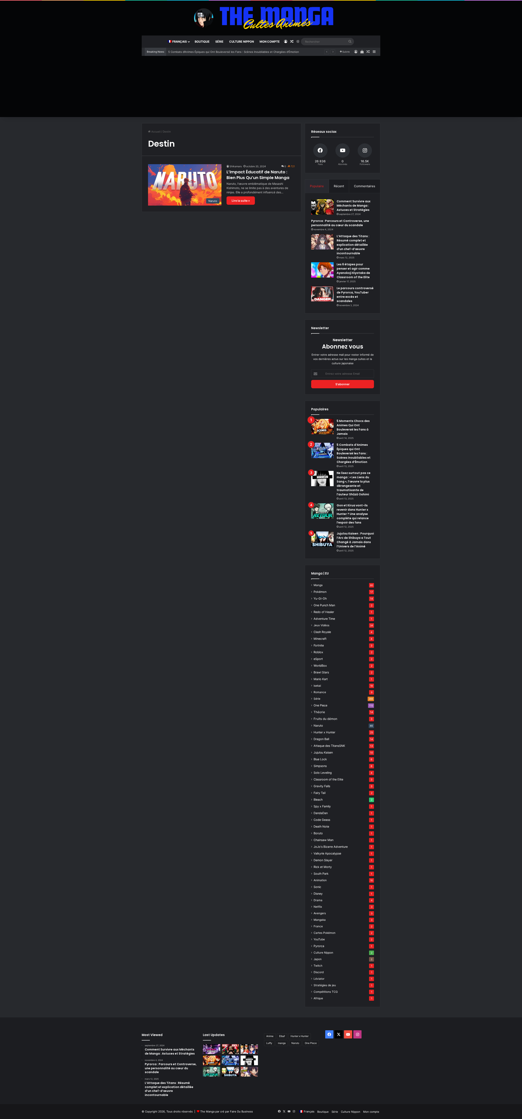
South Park (321, 873)
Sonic (317, 887)
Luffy (269, 1043)
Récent (339, 186)
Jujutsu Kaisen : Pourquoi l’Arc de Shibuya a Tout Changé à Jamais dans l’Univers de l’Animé (355, 539)
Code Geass (322, 819)
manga (282, 1043)
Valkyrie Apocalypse (327, 853)
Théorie (319, 712)
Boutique (202, 41)
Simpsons (320, 766)
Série (219, 41)
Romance (320, 692)
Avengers (320, 913)
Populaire (317, 186)
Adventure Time (324, 618)
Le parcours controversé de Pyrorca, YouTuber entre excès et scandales (355, 294)
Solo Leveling (323, 772)
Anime (269, 1036)
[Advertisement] (261, 86)
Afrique (318, 998)
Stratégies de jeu (325, 985)
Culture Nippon (241, 41)
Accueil (155, 131)
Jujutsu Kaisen (323, 752)
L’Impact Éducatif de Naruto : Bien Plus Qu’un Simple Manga (258, 174)
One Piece (320, 705)
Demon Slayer (323, 860)
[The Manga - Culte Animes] (261, 18)
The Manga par (210, 1111)
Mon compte (270, 41)
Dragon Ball (321, 739)
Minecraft (320, 638)
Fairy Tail (319, 793)
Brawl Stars (321, 672)
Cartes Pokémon (324, 932)
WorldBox (320, 665)
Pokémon (320, 591)
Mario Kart (321, 679)
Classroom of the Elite (328, 779)
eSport (318, 659)
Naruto (318, 725)
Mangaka (320, 919)
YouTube (319, 939)
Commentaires (364, 186)
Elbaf (282, 1036)
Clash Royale (322, 632)
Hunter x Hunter (324, 732)
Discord (319, 972)
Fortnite (319, 645)
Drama (318, 900)
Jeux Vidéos (321, 625)
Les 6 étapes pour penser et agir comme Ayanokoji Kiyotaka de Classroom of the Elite (353, 270)
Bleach (318, 799)
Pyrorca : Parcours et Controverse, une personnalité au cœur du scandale (340, 223)
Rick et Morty (323, 867)
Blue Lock (320, 759)
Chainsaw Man (323, 840)
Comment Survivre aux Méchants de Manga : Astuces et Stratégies (353, 205)
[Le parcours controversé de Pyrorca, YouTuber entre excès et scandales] (322, 293)
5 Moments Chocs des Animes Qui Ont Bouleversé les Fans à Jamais (353, 427)
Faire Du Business (241, 1111)
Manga (318, 585)
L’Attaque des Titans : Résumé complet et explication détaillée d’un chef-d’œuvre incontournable (353, 244)
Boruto (318, 833)
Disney (318, 893)
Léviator (319, 978)
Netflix (318, 906)
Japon (318, 959)
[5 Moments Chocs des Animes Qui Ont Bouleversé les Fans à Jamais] (322, 426)
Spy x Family (322, 806)
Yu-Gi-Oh (320, 598)
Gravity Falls (322, 786)
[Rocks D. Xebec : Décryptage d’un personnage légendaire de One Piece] (230, 1049)
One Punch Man (324, 605)
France (318, 926)
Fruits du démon (325, 719)
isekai (317, 685)
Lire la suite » (241, 200)
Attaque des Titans (329, 745)
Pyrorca (319, 946)
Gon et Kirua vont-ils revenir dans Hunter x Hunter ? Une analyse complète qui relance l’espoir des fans (353, 514)
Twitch (318, 965)
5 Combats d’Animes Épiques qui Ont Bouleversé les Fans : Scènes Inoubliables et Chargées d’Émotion (233, 51)
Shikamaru (236, 166)
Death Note (321, 826)
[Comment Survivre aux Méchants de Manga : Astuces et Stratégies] (322, 207)
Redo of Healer (324, 612)
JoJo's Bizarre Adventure (331, 846)
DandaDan (321, 813)
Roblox (318, 652)
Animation (320, 880)
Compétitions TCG (326, 991)
